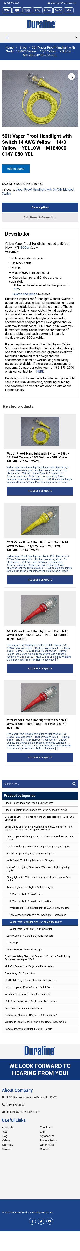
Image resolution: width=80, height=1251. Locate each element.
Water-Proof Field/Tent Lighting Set (25, 949)
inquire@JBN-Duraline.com (63, 3)
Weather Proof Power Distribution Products (27, 994)
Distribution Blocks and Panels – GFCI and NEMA (31, 1015)
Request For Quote (40, 491)
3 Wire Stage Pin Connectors (20, 973)
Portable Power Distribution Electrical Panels (28, 1029)
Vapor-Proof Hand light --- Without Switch (31, 929)
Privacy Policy (48, 1140)
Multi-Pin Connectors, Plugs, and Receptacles (29, 966)
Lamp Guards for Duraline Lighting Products (30, 935)
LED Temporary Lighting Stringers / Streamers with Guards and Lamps (40, 838)
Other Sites (47, 1144)
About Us (7, 1127)
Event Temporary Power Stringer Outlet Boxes (29, 987)
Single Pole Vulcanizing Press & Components (29, 803)
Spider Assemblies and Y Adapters (23, 1008)
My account (47, 1136)
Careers (7, 1149)
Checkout (46, 1127)
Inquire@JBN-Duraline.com (23, 1111)
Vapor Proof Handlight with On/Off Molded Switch (36, 922)
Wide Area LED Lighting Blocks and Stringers (31, 860)
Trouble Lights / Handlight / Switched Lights (30, 887)
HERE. (40, 371)
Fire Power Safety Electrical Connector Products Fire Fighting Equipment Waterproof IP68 (37, 958)
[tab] (40, 207)
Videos (6, 1140)
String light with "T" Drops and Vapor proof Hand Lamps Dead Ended (39, 879)
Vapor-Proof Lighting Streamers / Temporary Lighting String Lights (38, 869)
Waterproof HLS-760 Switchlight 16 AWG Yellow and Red (40, 908)
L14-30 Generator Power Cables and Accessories (31, 1001)
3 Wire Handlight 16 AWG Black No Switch (32, 901)
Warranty (7, 1144)
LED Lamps (13, 942)
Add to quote (15, 169)
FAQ (4, 1131)
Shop (23, 47)
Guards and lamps (25, 294)
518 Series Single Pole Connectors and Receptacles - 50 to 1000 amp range (39, 818)
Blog (4, 1136)
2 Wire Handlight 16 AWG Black (26, 894)
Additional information (40, 217)
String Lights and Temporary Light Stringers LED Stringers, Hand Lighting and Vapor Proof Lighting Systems (39, 828)
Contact (45, 1149)
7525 (16, 289)
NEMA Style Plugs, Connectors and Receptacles (30, 980)
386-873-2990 (13, 3)
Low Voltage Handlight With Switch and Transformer (38, 915)
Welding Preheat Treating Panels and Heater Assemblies (35, 1022)
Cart (42, 1131)
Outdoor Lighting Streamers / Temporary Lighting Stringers (38, 846)
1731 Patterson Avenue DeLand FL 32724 (31, 1097)
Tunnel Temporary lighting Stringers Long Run (31, 853)
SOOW (24, 247)
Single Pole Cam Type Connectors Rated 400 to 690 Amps (36, 810)
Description (40, 207)
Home (9, 47)
